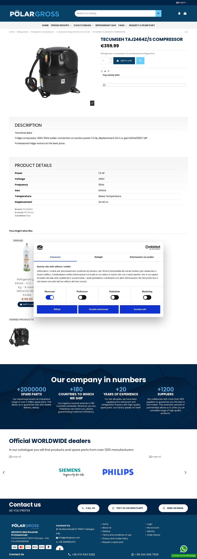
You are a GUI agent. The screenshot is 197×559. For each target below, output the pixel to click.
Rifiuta (57, 309)
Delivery (106, 531)
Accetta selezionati (98, 309)
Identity (151, 531)
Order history (153, 535)
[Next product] (187, 32)
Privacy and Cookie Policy (115, 538)
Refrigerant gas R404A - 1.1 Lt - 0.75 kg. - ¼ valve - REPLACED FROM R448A (27, 287)
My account (153, 527)
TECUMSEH (27, 209)
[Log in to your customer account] (179, 13)
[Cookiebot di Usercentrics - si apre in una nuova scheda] (147, 247)
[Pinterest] (108, 71)
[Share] (101, 71)
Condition (20, 215)
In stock (19, 212)
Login (149, 524)
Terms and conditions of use (116, 535)
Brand (18, 209)
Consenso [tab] (55, 257)
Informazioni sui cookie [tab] (142, 257)
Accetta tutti (140, 309)
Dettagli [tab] (99, 257)
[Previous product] (186, 32)
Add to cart (126, 60)
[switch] (82, 297)
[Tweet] (105, 71)
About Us (106, 527)
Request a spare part (112, 542)
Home (105, 524)
